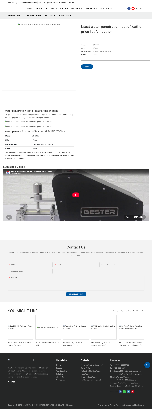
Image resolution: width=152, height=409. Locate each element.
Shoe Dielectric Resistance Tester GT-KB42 (19, 343)
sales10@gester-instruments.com (129, 371)
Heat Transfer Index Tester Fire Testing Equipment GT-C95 (131, 344)
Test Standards (138, 311)
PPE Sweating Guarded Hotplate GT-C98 (101, 343)
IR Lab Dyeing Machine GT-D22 (47, 343)
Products (116, 311)
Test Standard (126, 311)
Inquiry (87, 67)
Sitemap (69, 405)
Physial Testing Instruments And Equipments (127, 405)
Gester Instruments (15, 15)
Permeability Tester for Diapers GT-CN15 (73, 343)
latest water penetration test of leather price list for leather (48, 15)
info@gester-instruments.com (130, 374)
